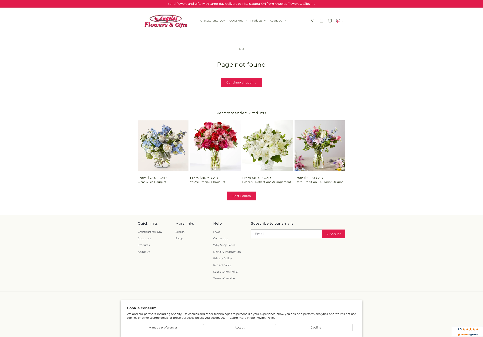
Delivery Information (227, 252)
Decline (316, 327)
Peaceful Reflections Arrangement (266, 182)
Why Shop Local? (224, 245)
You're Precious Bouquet (207, 182)
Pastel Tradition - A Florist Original (319, 182)
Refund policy (222, 265)
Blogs (179, 238)
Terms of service (224, 278)
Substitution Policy (225, 271)
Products (144, 245)
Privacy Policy (265, 317)
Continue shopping (241, 82)
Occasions (144, 238)
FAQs (216, 231)
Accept (240, 327)
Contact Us (220, 238)
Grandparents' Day (150, 231)
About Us (144, 252)
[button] (237, 21)
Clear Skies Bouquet (152, 182)
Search (180, 231)
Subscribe (333, 234)
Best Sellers (241, 196)
